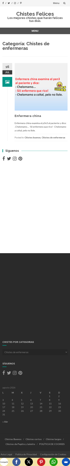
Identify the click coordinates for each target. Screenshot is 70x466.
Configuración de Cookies (53, 454)
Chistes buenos (33, 137)
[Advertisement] (35, 207)
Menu (56, 3)
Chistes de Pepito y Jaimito (20, 444)
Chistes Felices (35, 14)
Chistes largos (53, 439)
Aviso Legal (6, 454)
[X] (29, 462)
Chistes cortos (34, 439)
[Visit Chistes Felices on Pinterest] (20, 159)
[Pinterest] (41, 462)
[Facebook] (16, 462)
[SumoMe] (66, 462)
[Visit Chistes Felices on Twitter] (9, 159)
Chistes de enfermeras (53, 137)
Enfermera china (28, 116)
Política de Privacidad (26, 454)
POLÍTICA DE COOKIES (51, 444)
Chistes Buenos (13, 439)
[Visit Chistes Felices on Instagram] (15, 159)
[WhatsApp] (53, 462)
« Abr (5, 421)
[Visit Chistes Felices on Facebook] (3, 159)
